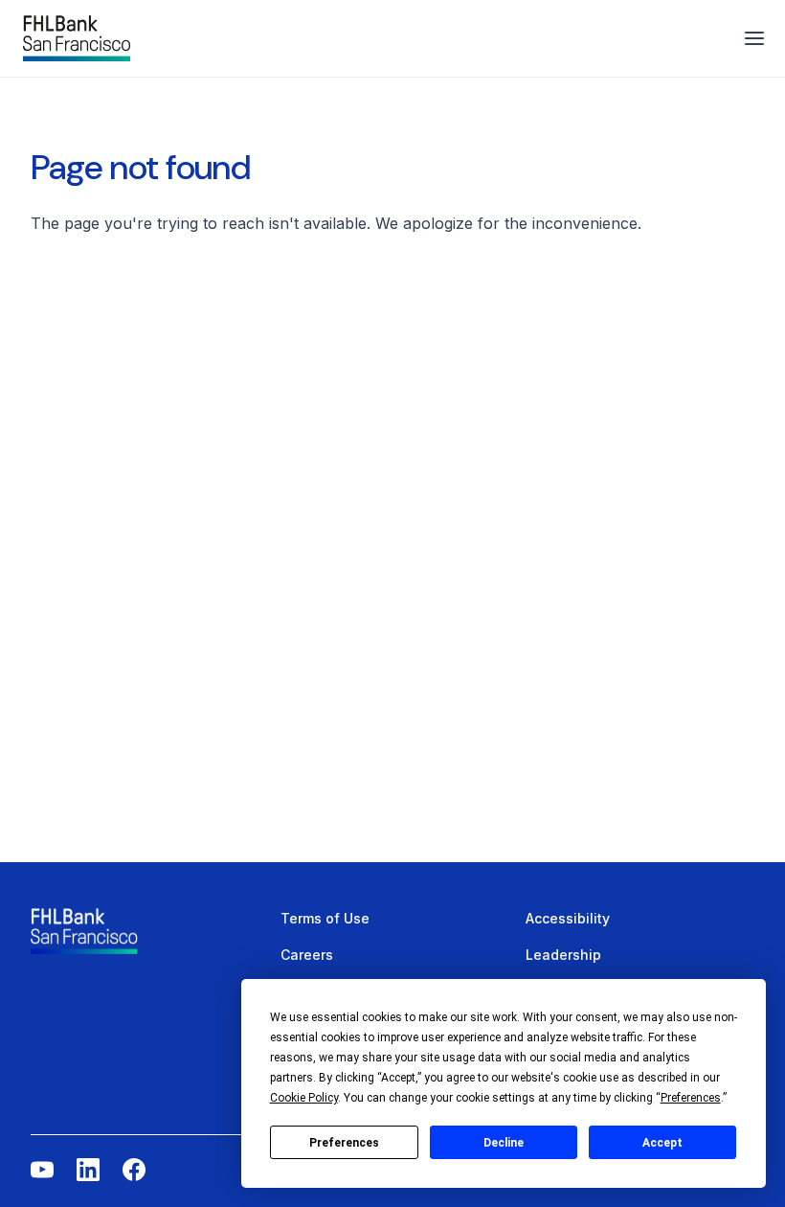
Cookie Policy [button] (304, 1098)
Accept (662, 1143)
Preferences (344, 1143)
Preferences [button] (691, 1098)
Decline (503, 1143)
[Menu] (754, 38)
